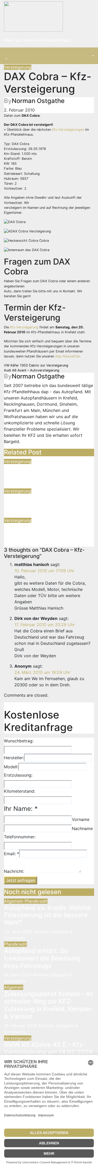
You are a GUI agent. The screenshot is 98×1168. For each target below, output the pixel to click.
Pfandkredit (36, 901)
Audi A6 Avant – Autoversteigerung (31, 370)
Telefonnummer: (20, 836)
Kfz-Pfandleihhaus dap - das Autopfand (43, 391)
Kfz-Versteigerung (24, 327)
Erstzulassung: (18, 775)
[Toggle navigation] (7, 54)
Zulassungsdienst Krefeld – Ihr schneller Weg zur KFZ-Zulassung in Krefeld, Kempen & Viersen (49, 1005)
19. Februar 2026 (21, 1025)
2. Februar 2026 (20, 484)
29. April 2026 (19, 931)
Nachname (82, 828)
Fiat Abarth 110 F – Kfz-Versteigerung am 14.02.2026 (48, 501)
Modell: (11, 766)
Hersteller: (14, 757)
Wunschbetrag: (18, 740)
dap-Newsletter (67, 356)
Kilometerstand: (19, 791)
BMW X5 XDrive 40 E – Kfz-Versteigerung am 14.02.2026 (48, 1048)
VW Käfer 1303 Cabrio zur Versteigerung (36, 365)
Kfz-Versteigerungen (68, 130)
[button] (5, 58)
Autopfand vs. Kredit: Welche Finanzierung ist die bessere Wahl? (47, 915)
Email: (11, 853)
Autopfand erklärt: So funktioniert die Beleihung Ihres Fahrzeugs (42, 958)
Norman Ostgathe (38, 101)
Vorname (80, 819)
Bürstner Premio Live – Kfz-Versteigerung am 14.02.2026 (48, 471)
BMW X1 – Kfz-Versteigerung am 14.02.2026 (47, 530)
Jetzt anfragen (20, 880)
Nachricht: (14, 871)
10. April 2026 (18, 974)
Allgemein (14, 901)
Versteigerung (17, 67)
